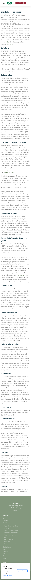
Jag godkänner (22, 571)
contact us (6, 42)
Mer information (8, 576)
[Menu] (3, 3)
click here (9, 44)
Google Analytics (9, 172)
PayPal (6, 170)
